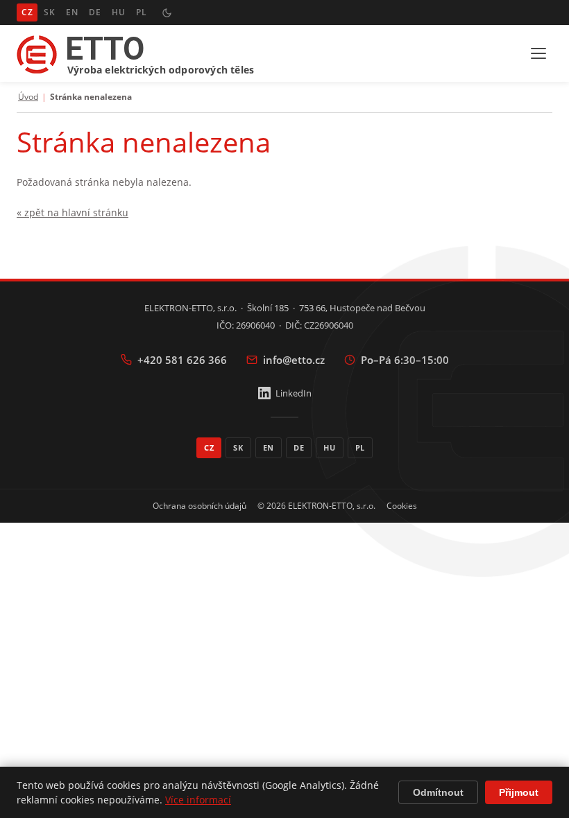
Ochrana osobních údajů (199, 506)
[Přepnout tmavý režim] (166, 12)
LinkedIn (293, 393)
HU (118, 12)
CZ (27, 12)
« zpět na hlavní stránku (72, 212)
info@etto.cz (294, 360)
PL (141, 12)
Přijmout (518, 792)
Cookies (402, 506)
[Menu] (538, 53)
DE (95, 12)
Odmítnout (438, 792)
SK (49, 12)
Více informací (198, 799)
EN (72, 12)
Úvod (28, 97)
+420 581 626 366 (182, 360)
